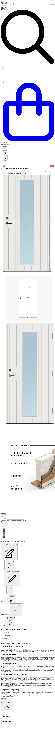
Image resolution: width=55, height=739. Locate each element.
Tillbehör (5, 155)
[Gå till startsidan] (27, 79)
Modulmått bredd (4, 514)
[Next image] (1, 273)
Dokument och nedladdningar (6, 702)
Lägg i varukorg (4, 638)
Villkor (12, 718)
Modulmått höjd (4, 518)
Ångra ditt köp (17, 718)
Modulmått (5, 718)
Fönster (5, 151)
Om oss (9, 718)
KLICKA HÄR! (26, 643)
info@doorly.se (4, 2)
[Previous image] (1, 169)
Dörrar (5, 147)
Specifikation (3, 698)
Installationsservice (7, 161)
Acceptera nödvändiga (11, 173)
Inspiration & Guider (7, 163)
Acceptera (24, 173)
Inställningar (18, 173)
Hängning (3, 520)
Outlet (4, 160)
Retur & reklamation (28, 718)
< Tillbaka (8, 144)
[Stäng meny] (11, 144)
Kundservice (3, 1)
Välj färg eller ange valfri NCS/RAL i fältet (10, 541)
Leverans (22, 718)
